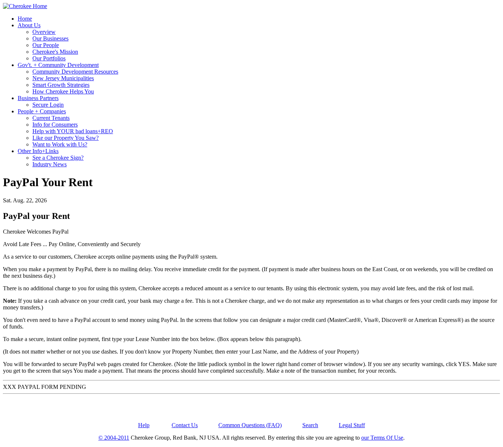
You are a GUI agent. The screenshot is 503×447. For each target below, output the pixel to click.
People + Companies (42, 111)
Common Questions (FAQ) (250, 425)
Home (25, 18)
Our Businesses (50, 38)
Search (310, 425)
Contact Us (185, 425)
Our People (45, 45)
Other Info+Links (38, 151)
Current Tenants (51, 118)
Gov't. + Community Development (58, 65)
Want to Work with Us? (59, 144)
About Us (29, 25)
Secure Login (48, 105)
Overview (44, 32)
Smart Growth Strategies (60, 85)
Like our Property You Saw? (65, 138)
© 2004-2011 (113, 437)
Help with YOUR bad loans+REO (72, 131)
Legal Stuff (352, 425)
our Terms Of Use (382, 437)
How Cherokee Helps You (63, 91)
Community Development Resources (75, 71)
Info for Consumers (55, 124)
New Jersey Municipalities (63, 78)
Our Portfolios (49, 58)
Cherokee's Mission (55, 52)
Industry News (49, 164)
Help (144, 425)
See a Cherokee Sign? (58, 158)
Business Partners (38, 98)
